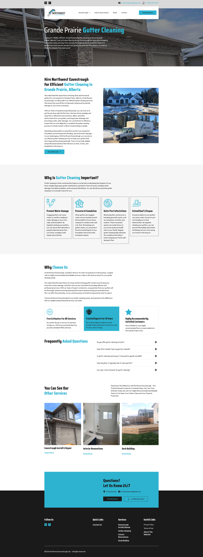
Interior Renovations (102, 13)
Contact (124, 13)
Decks (115, 13)
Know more (87, 454)
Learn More (49, 453)
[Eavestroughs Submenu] (90, 13)
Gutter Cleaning (124, 531)
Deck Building (123, 540)
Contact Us (97, 525)
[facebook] (50, 3)
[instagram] (45, 3)
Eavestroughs (83, 13)
